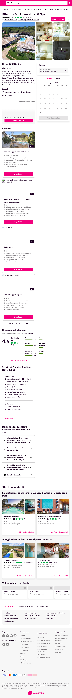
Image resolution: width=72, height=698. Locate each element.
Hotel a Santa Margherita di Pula (55, 613)
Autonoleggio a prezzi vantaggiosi (61, 639)
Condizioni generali (25, 638)
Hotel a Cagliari (8, 613)
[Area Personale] (70, 3)
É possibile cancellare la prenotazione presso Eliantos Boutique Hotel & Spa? (18, 467)
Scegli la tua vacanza (61, 646)
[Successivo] (66, 83)
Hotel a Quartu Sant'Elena (32, 615)
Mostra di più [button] (9, 418)
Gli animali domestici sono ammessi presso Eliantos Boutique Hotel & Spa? (16, 458)
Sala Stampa (23, 660)
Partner (22, 657)
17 (41, 103)
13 (53, 99)
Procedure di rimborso (44, 640)
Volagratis (5, 9)
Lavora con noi (24, 650)
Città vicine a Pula (10, 606)
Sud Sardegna (37, 9)
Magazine (58, 652)
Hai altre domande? (14, 475)
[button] (18, 41)
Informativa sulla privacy (27, 641)
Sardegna (27, 9)
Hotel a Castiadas (51, 615)
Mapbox (22, 101)
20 (53, 103)
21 (57, 103)
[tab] (10, 606)
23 (66, 103)
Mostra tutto (7, 95)
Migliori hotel (59, 649)
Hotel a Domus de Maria (11, 618)
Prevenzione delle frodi (44, 657)
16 (66, 99)
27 (53, 108)
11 (45, 99)
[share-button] (68, 19)
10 (41, 99)
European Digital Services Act (42, 650)
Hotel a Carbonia (9, 621)
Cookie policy (24, 644)
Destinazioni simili (42, 606)
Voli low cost (59, 643)
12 (49, 99)
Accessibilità (41, 654)
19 (49, 103)
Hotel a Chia (49, 618)
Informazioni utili (42, 646)
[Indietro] (41, 83)
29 (62, 108)
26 (49, 108)
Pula (46, 9)
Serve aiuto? (41, 637)
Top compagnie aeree (61, 635)
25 (45, 108)
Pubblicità (23, 654)
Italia (19, 9)
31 (41, 113)
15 (62, 99)
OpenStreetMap (30, 101)
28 (57, 108)
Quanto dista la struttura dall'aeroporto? (16, 449)
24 (41, 108)
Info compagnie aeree (44, 643)
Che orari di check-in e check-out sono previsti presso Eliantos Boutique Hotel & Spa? (18, 440)
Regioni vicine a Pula (26, 606)
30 (66, 108)
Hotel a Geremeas (30, 618)
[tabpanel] (36, 617)
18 (45, 103)
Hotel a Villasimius (30, 613)
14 (57, 99)
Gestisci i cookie (24, 647)
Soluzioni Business (25, 663)
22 (62, 103)
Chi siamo (22, 635)
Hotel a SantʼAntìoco (10, 615)
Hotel (13, 9)
